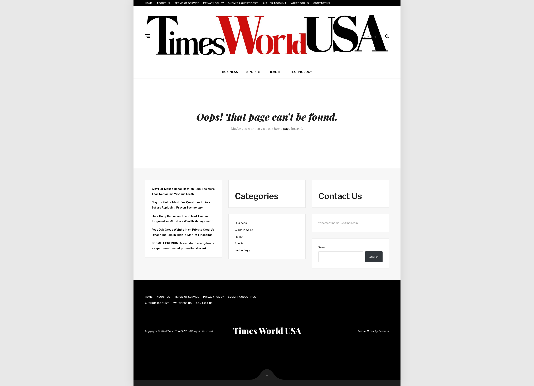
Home (148, 3)
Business (230, 72)
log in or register (372, 36)
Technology (301, 72)
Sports (253, 72)
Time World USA (177, 331)
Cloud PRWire (244, 229)
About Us (163, 3)
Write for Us (300, 3)
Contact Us (321, 3)
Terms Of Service (186, 3)
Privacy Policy (213, 3)
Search (322, 247)
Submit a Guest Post (243, 3)
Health (275, 72)
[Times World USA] (267, 35)
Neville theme (366, 331)
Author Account (274, 3)
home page (282, 128)
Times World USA (267, 330)
